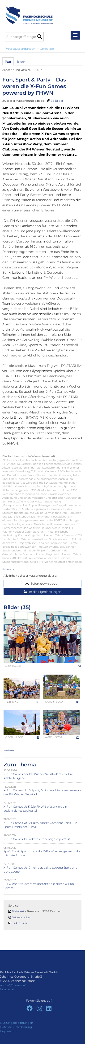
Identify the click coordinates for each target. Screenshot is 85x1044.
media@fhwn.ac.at (13, 985)
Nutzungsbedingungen (16, 1022)
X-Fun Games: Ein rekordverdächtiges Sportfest (37, 839)
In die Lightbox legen (44, 592)
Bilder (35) (17, 607)
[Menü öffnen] (75, 35)
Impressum (8, 1031)
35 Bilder (57, 100)
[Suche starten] (39, 36)
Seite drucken (21, 917)
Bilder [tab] (21, 61)
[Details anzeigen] (79, 666)
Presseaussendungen (20, 48)
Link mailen (20, 923)
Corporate (47, 48)
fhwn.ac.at (8, 569)
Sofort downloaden (45, 583)
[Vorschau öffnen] (42, 637)
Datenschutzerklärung (16, 1027)
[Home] (27, 13)
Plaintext (18, 911)
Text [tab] (8, 61)
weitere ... (10, 750)
